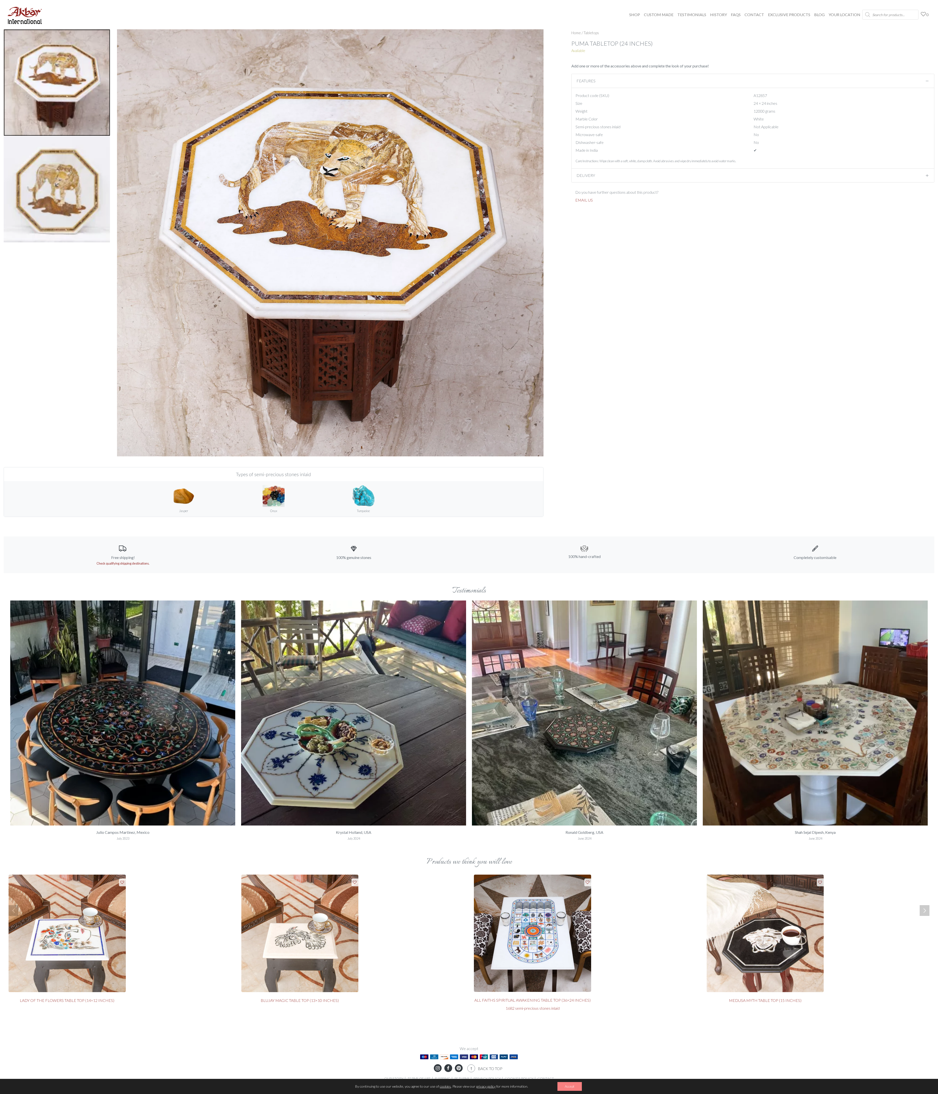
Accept (570, 1086)
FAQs (736, 14)
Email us (584, 200)
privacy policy (486, 1086)
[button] (15, 696)
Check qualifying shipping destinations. (122, 563)
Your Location (844, 14)
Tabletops (591, 33)
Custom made (658, 14)
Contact (754, 14)
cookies (445, 1086)
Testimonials (691, 14)
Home (576, 33)
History (718, 14)
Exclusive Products (789, 14)
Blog (819, 14)
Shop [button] (634, 14)
